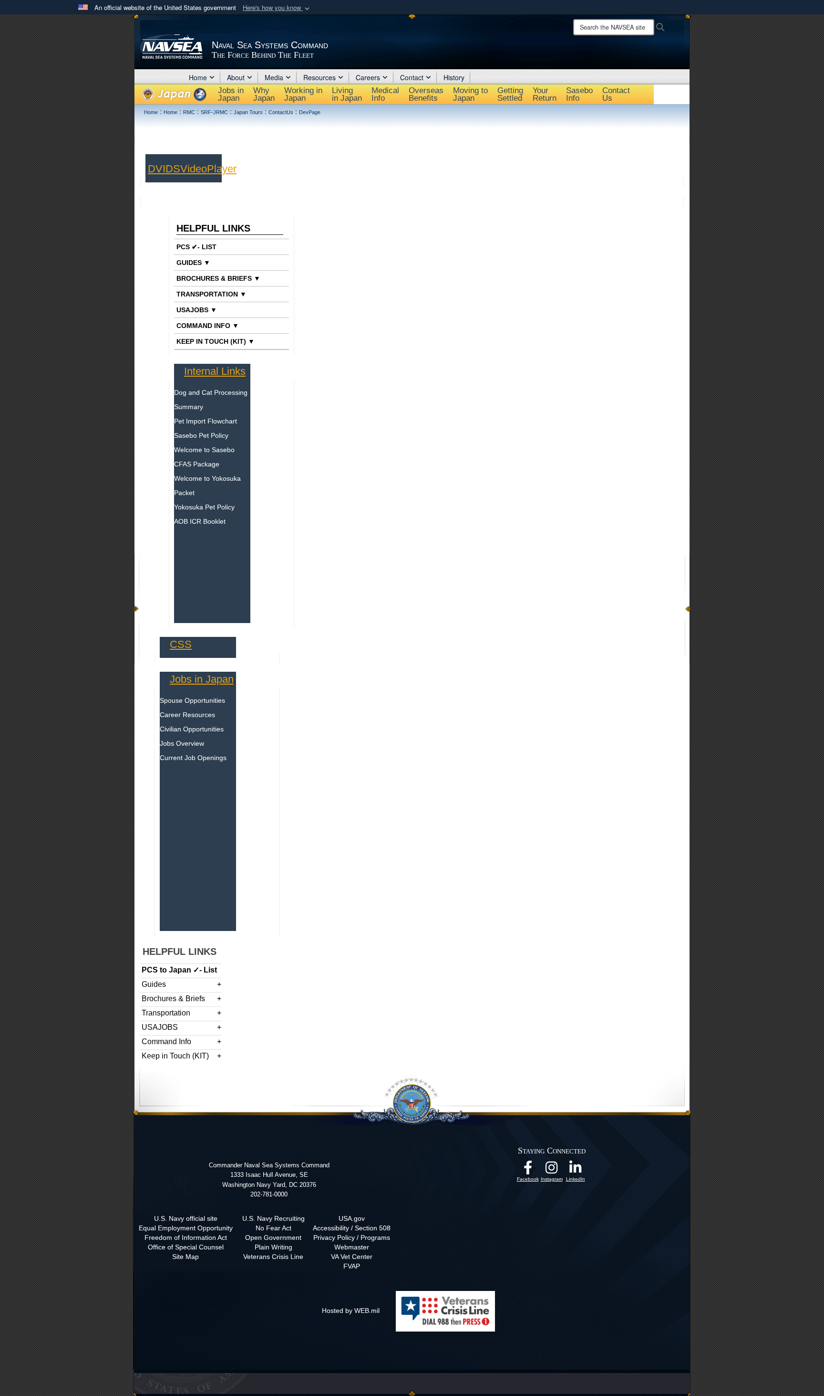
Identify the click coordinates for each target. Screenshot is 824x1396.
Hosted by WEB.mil (351, 1310)
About (236, 77)
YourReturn (544, 94)
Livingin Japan (347, 94)
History (453, 77)
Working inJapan (303, 94)
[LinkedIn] (575, 1170)
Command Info (166, 1041)
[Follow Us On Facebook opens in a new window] (528, 1170)
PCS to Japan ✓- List (179, 970)
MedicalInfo (385, 94)
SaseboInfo (579, 94)
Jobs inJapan (231, 94)
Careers (368, 77)
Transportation (166, 1013)
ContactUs (616, 94)
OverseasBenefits (426, 94)
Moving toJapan (470, 94)
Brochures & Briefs (173, 998)
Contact (411, 77)
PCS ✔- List (196, 247)
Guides (154, 984)
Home (198, 77)
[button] (277, 8)
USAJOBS (160, 1027)
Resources (319, 77)
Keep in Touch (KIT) (175, 1056)
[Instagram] (552, 1170)
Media (274, 77)
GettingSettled (510, 94)
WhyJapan (264, 94)
